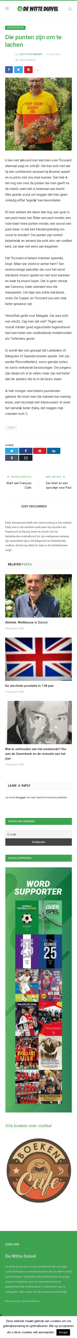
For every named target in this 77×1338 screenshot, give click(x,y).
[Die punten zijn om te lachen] (38, 115)
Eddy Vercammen (31, 54)
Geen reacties (28, 59)
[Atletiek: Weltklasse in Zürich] (38, 596)
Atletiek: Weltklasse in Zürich (26, 622)
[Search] (70, 9)
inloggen (20, 797)
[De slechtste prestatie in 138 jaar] (38, 659)
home (11, 427)
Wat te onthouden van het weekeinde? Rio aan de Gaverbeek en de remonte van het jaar (35, 753)
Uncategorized (15, 28)
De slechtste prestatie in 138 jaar (29, 686)
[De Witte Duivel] (38, 8)
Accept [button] (63, 1332)
